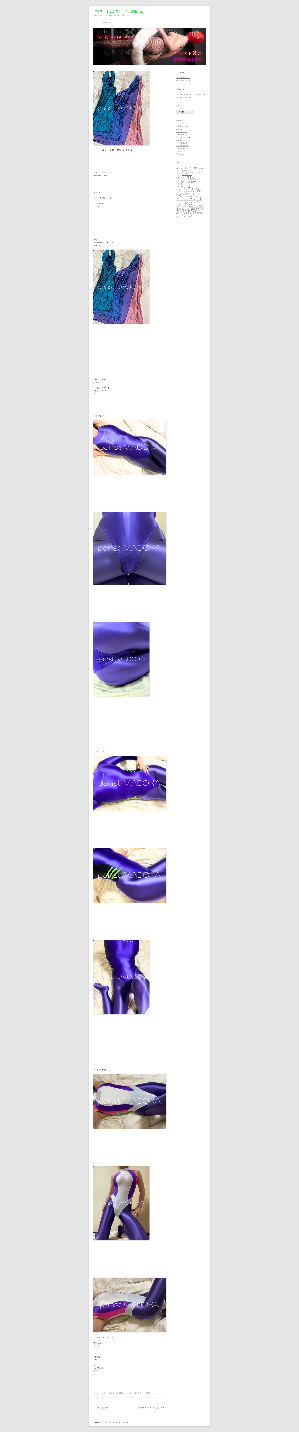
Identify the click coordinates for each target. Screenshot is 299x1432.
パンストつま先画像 (183, 137)
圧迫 (193, 208)
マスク (178, 202)
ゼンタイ (200, 172)
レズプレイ (179, 204)
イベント (200, 168)
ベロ (201, 196)
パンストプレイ (181, 140)
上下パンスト (188, 204)
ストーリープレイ (183, 172)
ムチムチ (199, 202)
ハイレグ (187, 174)
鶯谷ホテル (180, 154)
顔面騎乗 (199, 213)
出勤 (178, 208)
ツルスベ (130, 1393)
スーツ (194, 172)
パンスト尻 (181, 189)
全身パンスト (196, 206)
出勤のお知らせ (186, 209)
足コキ (186, 213)
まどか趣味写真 (181, 134)
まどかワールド (181, 132)
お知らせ (179, 129)
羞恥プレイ (179, 213)
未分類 (178, 151)
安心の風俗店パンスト (184, 80)
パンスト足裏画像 (182, 146)
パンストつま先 (185, 177)
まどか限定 (191, 168)
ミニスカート (187, 202)
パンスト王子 (182, 191)
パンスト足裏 (194, 191)
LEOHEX (122, 1393)
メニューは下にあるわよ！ (101, 22)
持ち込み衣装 (181, 211)
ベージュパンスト (189, 199)
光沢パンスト (182, 206)
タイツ (179, 175)
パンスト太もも (186, 186)
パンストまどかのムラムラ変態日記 (118, 11)
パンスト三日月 (184, 184)
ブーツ (197, 196)
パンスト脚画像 (181, 143)
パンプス (182, 193)
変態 (197, 209)
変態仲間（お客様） (183, 148)
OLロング (180, 168)
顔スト (192, 213)
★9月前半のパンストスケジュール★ (151, 1408)
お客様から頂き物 (108, 1393)
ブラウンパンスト (185, 196)
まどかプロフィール (183, 78)
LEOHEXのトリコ (101, 1408)
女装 (201, 209)
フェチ (191, 194)
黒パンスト (185, 215)
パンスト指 (192, 189)
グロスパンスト (186, 170)
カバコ (178, 170)
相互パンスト (193, 211)
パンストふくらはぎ (186, 179)
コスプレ (196, 170)
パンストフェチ (186, 181)
